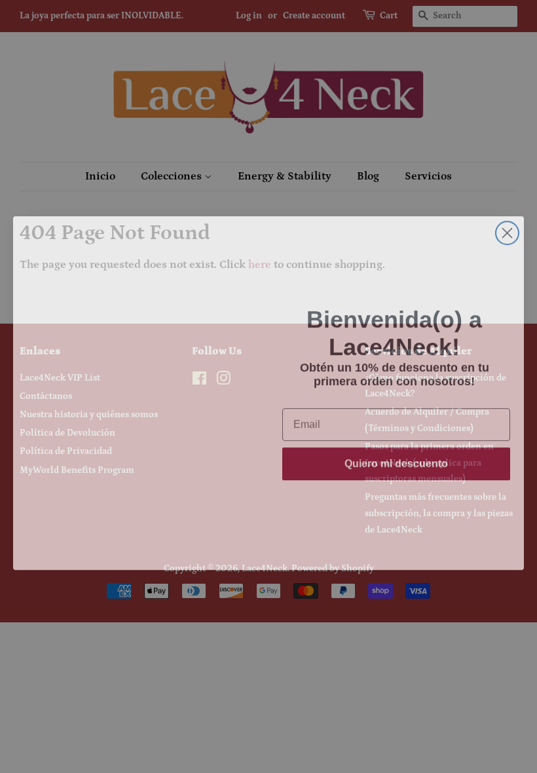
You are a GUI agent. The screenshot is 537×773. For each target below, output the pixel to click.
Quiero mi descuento (396, 469)
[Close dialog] (507, 226)
